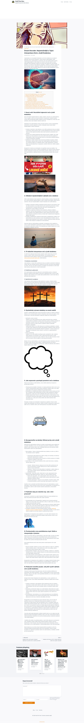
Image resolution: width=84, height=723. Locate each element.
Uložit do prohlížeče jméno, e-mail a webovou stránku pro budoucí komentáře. (55, 698)
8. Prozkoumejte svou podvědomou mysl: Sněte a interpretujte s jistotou (38, 106)
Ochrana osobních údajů (47, 715)
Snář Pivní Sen (27, 55)
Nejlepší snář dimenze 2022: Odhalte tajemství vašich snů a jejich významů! (52, 639)
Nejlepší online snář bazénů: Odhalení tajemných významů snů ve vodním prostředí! (31, 639)
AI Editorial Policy (42, 721)
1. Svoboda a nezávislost (31, 98)
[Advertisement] (42, 11)
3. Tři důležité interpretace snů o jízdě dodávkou (34, 96)
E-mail (38, 699)
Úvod (62, 1)
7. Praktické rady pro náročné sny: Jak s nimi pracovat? (35, 105)
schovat (40, 92)
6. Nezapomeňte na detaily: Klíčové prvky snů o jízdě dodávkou (36, 104)
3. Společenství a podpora (32, 100)
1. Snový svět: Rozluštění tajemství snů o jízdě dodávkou (35, 94)
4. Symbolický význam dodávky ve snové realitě (34, 101)
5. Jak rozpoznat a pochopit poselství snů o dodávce (35, 103)
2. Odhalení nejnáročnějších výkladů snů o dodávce (34, 95)
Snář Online (66, 1)
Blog (34, 710)
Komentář (25, 686)
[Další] (66, 661)
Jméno (24, 699)
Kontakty (40, 710)
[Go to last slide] (18, 661)
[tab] (41, 673)
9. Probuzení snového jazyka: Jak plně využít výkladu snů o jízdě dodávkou (39, 108)
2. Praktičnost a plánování (32, 99)
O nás (70, 1)
